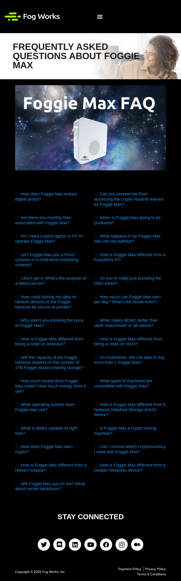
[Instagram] (121, 544)
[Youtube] (90, 544)
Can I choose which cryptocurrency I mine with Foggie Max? (130, 449)
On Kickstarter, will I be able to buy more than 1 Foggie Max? (129, 360)
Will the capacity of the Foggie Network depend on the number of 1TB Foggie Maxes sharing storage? (49, 362)
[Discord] (59, 544)
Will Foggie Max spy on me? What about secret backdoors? (50, 486)
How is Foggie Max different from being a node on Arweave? (49, 342)
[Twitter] (44, 544)
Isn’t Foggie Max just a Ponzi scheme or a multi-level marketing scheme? (46, 259)
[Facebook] (106, 544)
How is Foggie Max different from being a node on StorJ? (128, 342)
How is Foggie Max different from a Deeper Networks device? (129, 468)
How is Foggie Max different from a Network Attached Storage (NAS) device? (129, 409)
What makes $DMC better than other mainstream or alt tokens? (126, 323)
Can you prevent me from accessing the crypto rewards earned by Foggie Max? (128, 199)
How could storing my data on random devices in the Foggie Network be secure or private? (46, 302)
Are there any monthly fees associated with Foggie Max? (43, 220)
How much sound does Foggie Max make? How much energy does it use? (50, 386)
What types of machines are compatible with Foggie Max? (123, 383)
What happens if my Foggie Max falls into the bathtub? (127, 239)
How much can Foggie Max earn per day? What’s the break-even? (127, 299)
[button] (99, 16)
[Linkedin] (75, 544)
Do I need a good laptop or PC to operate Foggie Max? (49, 239)
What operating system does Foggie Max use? (44, 407)
